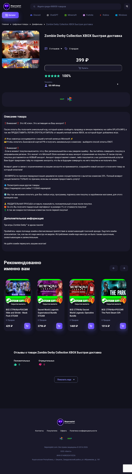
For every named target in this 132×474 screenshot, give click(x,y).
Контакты (39, 431)
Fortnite (89, 15)
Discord (37, 15)
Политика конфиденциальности (83, 431)
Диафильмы (37, 24)
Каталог (12, 15)
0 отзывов (54, 48)
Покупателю (52, 431)
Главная (5, 24)
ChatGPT (54, 15)
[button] (114, 268)
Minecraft (72, 15)
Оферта (63, 431)
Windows (123, 15)
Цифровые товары (20, 24)
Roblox (106, 15)
